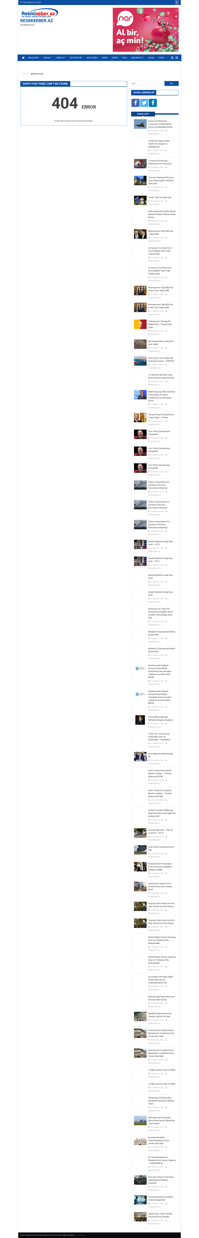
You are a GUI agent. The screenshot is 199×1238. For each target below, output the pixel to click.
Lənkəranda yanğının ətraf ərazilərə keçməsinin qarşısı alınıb (160, 886)
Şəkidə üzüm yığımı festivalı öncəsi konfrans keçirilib (160, 1215)
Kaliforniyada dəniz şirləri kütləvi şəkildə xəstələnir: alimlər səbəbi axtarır (162, 214)
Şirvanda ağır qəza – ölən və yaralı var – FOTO (160, 831)
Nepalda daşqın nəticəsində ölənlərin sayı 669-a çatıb (160, 1015)
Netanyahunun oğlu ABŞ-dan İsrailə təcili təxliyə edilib (160, 289)
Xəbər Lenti (143, 114)
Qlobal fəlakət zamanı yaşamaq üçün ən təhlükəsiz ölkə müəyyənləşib (162, 940)
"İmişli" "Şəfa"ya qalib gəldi (159, 197)
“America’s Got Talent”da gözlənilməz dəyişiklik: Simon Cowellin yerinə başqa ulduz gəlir (160, 613)
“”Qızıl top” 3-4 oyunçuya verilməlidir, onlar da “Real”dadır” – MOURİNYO (159, 737)
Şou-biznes (92, 58)
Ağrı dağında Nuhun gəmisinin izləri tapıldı (161, 342)
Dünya (115, 58)
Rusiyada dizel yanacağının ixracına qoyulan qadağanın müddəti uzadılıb (160, 867)
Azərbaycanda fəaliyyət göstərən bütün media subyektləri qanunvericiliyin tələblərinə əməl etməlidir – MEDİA (160, 671)
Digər (161, 58)
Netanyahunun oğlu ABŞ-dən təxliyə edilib (160, 232)
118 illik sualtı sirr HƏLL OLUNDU (162, 1070)
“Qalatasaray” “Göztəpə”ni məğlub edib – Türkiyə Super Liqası (160, 324)
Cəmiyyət (60, 58)
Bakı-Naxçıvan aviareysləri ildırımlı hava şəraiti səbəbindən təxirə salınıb (161, 1120)
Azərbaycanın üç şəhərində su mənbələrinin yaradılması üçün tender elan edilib (161, 1033)
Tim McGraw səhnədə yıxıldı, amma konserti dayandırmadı (161, 376)
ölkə (124, 58)
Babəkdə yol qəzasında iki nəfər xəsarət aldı (161, 633)
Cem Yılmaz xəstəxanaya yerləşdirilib (159, 432)
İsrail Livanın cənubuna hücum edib (161, 848)
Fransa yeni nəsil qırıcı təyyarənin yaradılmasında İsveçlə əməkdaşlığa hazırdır (160, 124)
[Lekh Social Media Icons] (135, 103)
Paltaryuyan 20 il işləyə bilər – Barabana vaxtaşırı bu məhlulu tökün (161, 1101)
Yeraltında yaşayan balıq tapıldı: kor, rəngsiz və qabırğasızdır (158, 144)
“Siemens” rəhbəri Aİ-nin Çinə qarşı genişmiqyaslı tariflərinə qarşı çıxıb (161, 180)
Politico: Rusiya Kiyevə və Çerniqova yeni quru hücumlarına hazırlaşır (158, 485)
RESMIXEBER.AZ (36, 20)
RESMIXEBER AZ (154, 134)
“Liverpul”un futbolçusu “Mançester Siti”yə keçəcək (159, 162)
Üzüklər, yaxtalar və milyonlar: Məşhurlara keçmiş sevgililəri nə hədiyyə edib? (161, 813)
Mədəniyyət (137, 58)
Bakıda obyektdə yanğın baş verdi (160, 576)
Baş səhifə (33, 58)
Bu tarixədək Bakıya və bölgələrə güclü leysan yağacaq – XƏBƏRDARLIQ (162, 1160)
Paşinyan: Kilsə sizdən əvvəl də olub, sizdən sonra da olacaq (161, 904)
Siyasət (47, 58)
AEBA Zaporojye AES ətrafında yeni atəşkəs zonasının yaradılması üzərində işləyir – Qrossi (161, 396)
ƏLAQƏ (151, 58)
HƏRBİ (104, 58)
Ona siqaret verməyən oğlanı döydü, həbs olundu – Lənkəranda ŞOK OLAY (160, 980)
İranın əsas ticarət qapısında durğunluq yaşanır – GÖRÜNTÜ (161, 359)
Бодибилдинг (80, 1235)
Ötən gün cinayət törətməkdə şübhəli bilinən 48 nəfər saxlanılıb (160, 1180)
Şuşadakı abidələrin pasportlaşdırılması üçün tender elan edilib (158, 1140)
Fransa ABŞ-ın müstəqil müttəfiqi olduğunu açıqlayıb (160, 718)
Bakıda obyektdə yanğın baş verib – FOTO (160, 543)
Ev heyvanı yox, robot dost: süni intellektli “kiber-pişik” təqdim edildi (160, 251)
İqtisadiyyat (76, 58)
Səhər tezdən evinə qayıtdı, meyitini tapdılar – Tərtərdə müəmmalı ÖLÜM (160, 773)
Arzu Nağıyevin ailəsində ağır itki (160, 755)
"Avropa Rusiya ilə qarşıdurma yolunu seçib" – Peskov (161, 416)
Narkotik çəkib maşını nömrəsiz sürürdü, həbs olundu (161, 998)
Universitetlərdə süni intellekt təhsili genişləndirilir (160, 1198)
